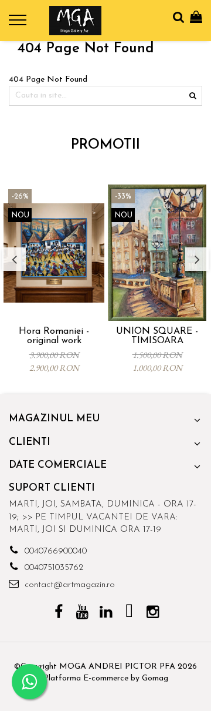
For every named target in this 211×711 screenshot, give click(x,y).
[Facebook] (59, 613)
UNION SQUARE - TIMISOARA (157, 336)
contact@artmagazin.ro (68, 585)
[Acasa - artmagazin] (75, 20)
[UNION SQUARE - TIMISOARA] (157, 253)
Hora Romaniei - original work (54, 336)
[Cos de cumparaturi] (196, 18)
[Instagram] (152, 613)
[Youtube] (82, 613)
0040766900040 (54, 551)
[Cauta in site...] (178, 18)
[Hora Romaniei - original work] (54, 253)
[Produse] (19, 23)
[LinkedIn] (106, 613)
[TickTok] (129, 613)
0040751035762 (52, 568)
